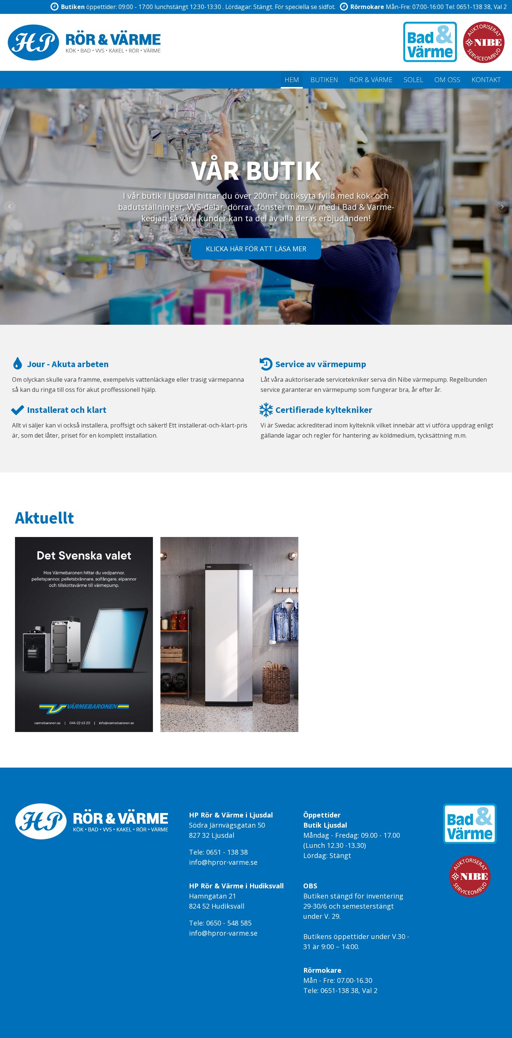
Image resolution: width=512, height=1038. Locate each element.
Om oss (447, 79)
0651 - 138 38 (227, 852)
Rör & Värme (370, 79)
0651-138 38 (474, 7)
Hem (291, 79)
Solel (413, 79)
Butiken (324, 79)
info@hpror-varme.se (223, 862)
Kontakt (486, 79)
